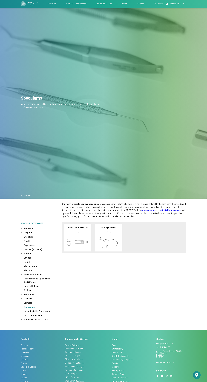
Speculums (29, 307)
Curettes (28, 241)
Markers (28, 270)
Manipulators (30, 266)
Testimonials (117, 352)
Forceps (28, 253)
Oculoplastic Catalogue (75, 363)
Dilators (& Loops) (33, 249)
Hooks (27, 262)
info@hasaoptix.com (165, 343)
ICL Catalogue (71, 374)
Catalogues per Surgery (76, 4)
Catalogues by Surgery (76, 339)
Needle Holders (31, 286)
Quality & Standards (120, 356)
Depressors (29, 245)
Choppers (28, 236)
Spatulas (28, 302)
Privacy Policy (118, 370)
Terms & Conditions (120, 378)
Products (52, 4)
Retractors (29, 294)
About (124, 4)
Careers (115, 367)
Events (115, 363)
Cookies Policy (118, 374)
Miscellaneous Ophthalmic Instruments (37, 280)
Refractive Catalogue (74, 370)
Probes (27, 290)
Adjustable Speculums (38, 311)
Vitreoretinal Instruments (36, 319)
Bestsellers (29, 228)
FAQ (114, 345)
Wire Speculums (35, 315)
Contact (140, 4)
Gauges (27, 257)
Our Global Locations (165, 362)
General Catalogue (73, 345)
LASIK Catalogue (72, 377)
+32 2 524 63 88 (163, 347)
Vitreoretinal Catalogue (74, 366)
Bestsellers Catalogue (74, 348)
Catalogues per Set (104, 4)
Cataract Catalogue (73, 352)
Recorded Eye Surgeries (122, 360)
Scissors (28, 298)
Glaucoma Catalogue (74, 359)
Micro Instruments (33, 274)
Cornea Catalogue (72, 356)
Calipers (28, 232)
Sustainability (117, 349)
